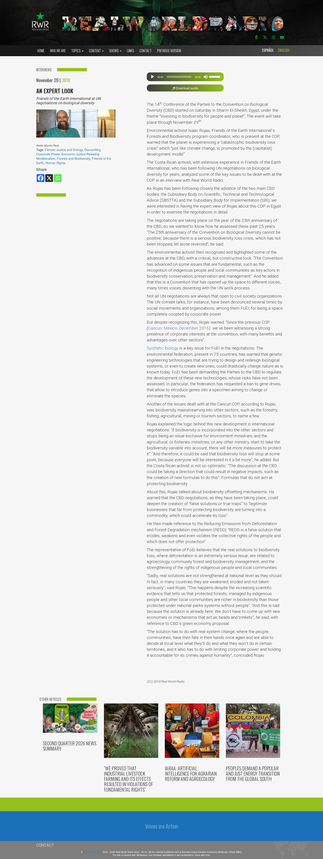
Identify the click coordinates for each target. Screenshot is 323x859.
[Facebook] (40, 178)
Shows (114, 50)
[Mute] (205, 77)
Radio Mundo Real (93, 852)
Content (95, 50)
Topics (76, 50)
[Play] (152, 77)
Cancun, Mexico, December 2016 (178, 328)
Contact (146, 50)
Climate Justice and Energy (64, 149)
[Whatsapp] (58, 178)
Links (130, 50)
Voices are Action (161, 826)
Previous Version (169, 50)
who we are (58, 50)
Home (40, 50)
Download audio (186, 88)
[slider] (215, 76)
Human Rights (55, 163)
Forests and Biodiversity (73, 158)
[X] (49, 178)
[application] (185, 76)
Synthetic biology (162, 348)
